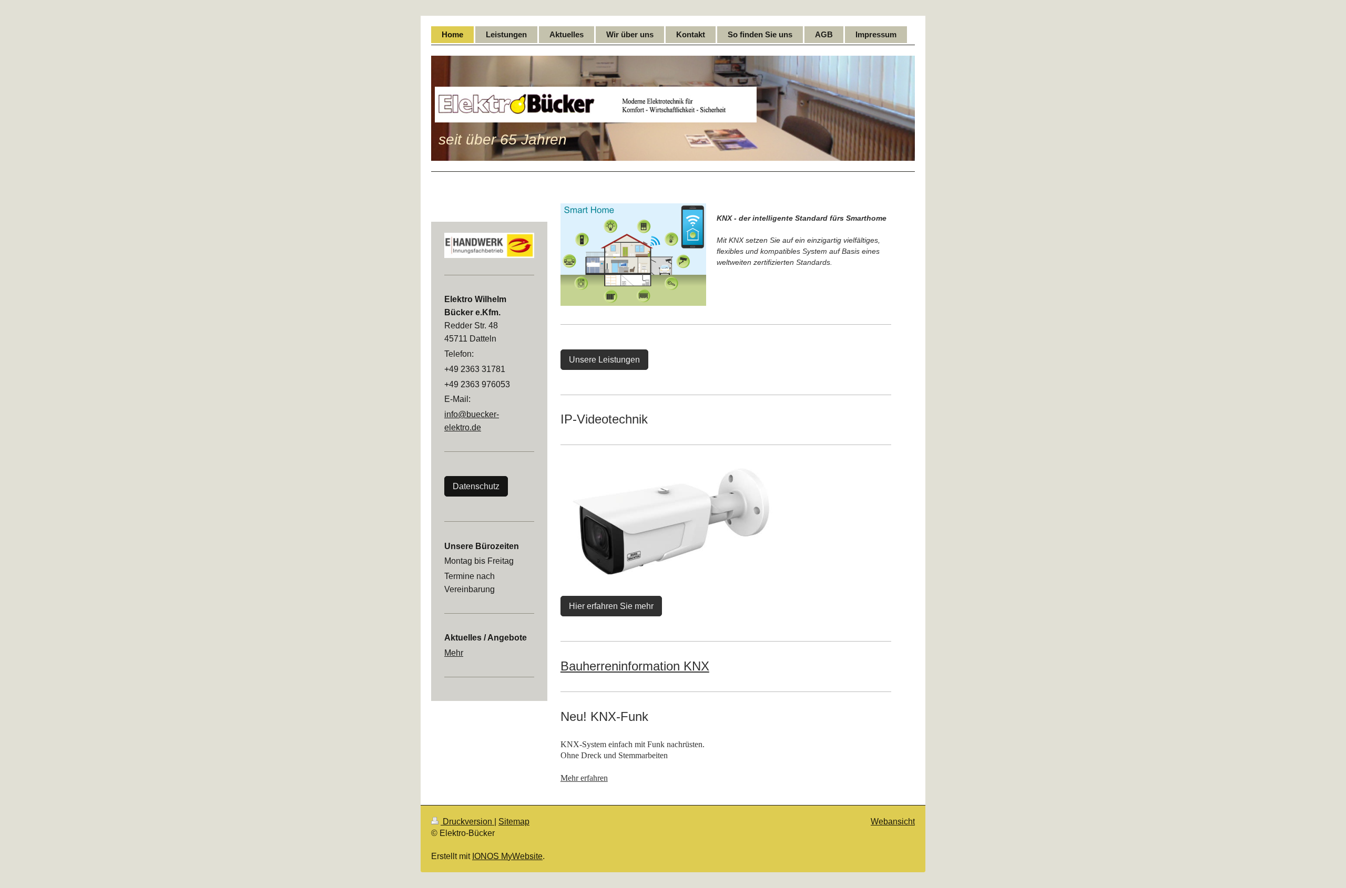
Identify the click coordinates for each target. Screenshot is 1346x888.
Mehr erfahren (584, 777)
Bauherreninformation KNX (634, 666)
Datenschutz (476, 486)
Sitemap (513, 821)
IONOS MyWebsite (507, 856)
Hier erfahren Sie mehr (611, 606)
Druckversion (467, 821)
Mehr (453, 652)
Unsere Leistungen (604, 359)
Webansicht (893, 821)
